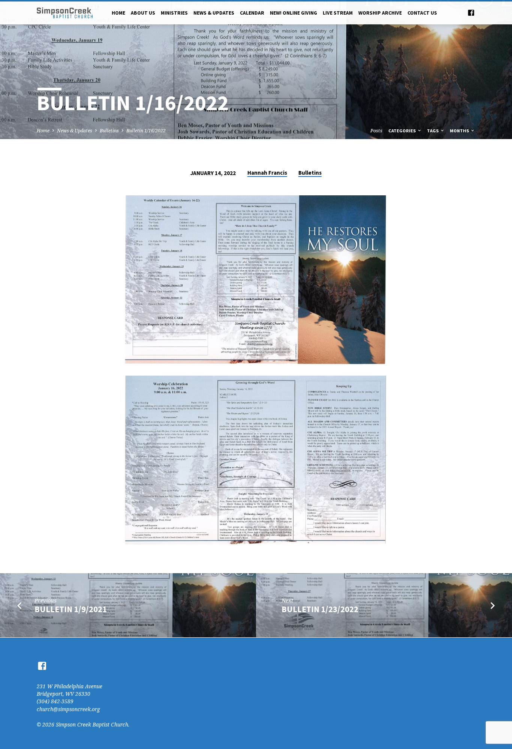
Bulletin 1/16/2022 (146, 130)
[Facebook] (471, 12)
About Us (143, 13)
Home (118, 13)
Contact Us (422, 13)
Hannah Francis (267, 172)
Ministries (174, 13)
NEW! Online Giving (293, 13)
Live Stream (338, 13)
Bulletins (109, 130)
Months (460, 130)
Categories (402, 130)
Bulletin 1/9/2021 (70, 609)
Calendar (252, 13)
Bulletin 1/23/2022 (319, 609)
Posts (376, 130)
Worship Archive (380, 13)
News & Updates (213, 13)
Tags (433, 130)
